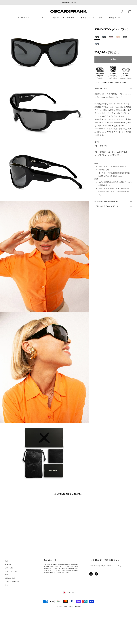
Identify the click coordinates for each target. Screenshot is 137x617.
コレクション (40, 18)
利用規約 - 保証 (10, 578)
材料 (100, 18)
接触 (6, 585)
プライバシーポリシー (12, 581)
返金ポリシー (9, 575)
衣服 (54, 18)
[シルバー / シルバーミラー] (97, 44)
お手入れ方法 (9, 568)
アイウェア (22, 18)
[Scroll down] (44, 606)
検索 (6, 561)
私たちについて (88, 18)
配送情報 (8, 564)
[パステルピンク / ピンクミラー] (118, 37)
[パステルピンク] (111, 37)
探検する (113, 18)
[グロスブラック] (104, 37)
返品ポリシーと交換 (11, 571)
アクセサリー (69, 18)
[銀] (125, 37)
